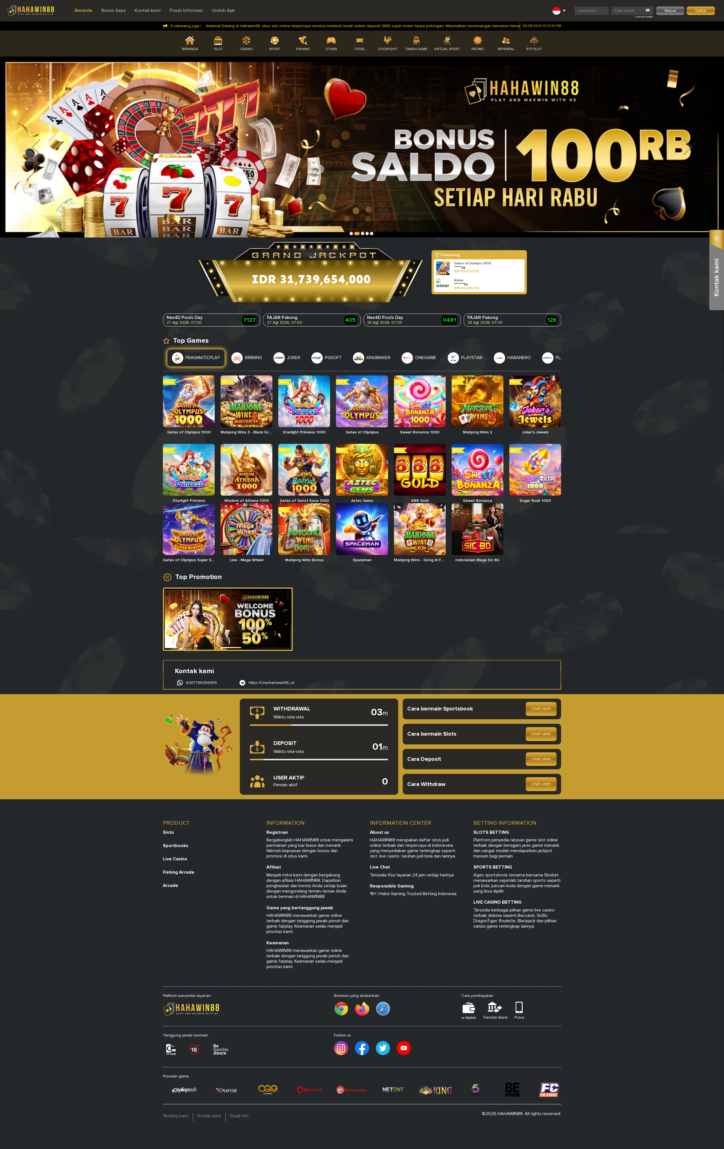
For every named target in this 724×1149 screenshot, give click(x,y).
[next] (688, 147)
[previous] (36, 147)
